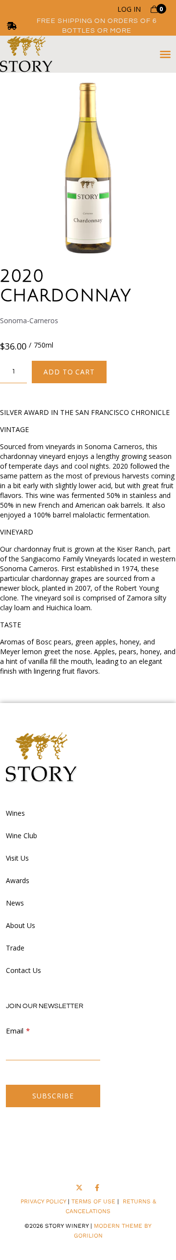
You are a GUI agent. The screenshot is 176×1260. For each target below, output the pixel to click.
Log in (129, 9)
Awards (17, 880)
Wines (15, 813)
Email (14, 1030)
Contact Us (23, 970)
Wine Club (21, 835)
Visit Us (17, 858)
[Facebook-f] (97, 1188)
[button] (165, 54)
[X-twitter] (79, 1188)
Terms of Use (93, 1201)
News (15, 903)
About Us (20, 925)
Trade (15, 947)
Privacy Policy (43, 1201)
